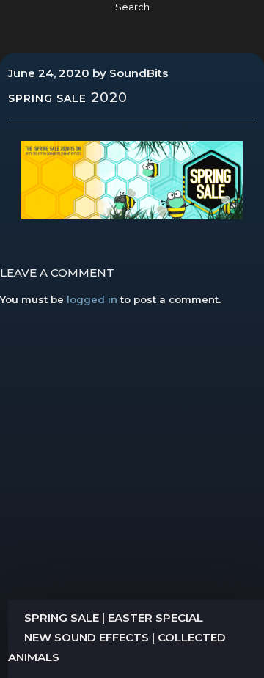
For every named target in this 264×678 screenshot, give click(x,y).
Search (132, 6)
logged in (92, 299)
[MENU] (31, 23)
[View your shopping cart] (228, 23)
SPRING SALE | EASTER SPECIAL (113, 617)
